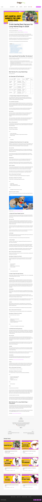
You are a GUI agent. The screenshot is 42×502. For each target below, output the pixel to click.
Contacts (29, 496)
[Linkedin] (39, 500)
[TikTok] (40, 500)
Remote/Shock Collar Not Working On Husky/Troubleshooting (28, 432)
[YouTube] (35, 500)
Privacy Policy (19, 496)
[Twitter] (34, 500)
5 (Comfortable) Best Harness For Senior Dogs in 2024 (13, 432)
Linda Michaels (12, 28)
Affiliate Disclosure (24, 496)
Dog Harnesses (11, 22)
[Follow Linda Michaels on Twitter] (21, 427)
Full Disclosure (20, 30)
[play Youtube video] (21, 202)
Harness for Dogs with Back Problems (18, 359)
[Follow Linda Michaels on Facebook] (20, 427)
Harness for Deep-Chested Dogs (16, 413)
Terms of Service (13, 496)
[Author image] (9, 28)
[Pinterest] (37, 500)
